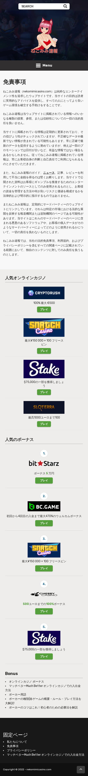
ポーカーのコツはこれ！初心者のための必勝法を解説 (43, 707)
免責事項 (12, 746)
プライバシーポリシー (21, 750)
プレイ (44, 309)
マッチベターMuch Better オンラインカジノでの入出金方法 (45, 754)
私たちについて (17, 742)
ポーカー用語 (17, 694)
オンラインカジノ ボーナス (26, 681)
